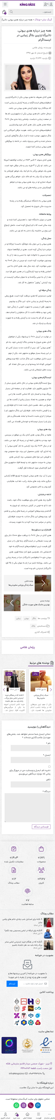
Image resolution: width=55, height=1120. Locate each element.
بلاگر (34, 618)
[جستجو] (11, 12)
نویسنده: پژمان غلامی (41, 47)
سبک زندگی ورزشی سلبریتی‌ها (41, 697)
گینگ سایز (47, 19)
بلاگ (33, 626)
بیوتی (26, 618)
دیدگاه (46, 791)
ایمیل (46, 755)
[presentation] (50, 690)
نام (48, 743)
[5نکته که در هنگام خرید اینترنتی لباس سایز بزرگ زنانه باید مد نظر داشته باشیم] (14, 681)
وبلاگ (37, 19)
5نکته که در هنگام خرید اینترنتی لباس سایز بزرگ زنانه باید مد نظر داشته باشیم (14, 697)
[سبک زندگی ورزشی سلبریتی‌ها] (41, 681)
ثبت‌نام (12, 983)
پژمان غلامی (27, 647)
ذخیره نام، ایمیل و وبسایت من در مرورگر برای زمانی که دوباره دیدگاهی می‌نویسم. (29, 772)
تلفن (48, 779)
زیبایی (18, 618)
